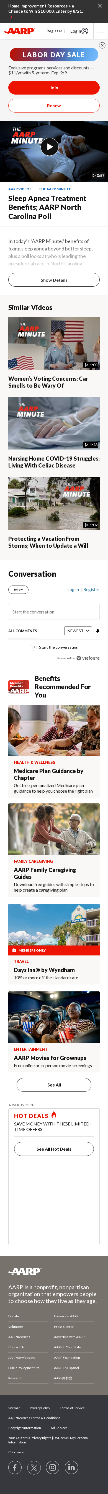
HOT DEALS (31, 1115)
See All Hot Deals (54, 1148)
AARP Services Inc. (22, 1357)
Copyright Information (24, 1428)
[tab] (22, 631)
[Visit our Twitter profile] (34, 1468)
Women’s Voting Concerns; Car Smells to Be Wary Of (48, 382)
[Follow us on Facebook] (15, 1468)
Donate (13, 1316)
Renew (54, 105)
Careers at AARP (66, 1316)
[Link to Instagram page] (53, 1468)
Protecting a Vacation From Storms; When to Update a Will (48, 542)
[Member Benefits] (21, 686)
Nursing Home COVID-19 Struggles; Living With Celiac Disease (54, 462)
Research (15, 1378)
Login (75, 30)
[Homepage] (19, 31)
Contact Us (16, 1347)
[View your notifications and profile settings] (97, 630)
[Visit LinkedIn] (72, 1468)
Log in (73, 589)
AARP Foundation (67, 1357)
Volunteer (15, 1327)
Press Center (64, 1327)
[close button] (102, 45)
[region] (54, 621)
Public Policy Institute (24, 1368)
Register (54, 30)
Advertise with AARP (69, 1337)
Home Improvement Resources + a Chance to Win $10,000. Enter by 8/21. (45, 8)
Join (54, 87)
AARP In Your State (67, 1347)
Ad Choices (59, 1428)
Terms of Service (72, 1408)
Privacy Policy (40, 1408)
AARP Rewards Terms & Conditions (34, 1418)
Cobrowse (16, 1452)
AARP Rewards (19, 1337)
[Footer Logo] (54, 1271)
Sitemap (14, 1408)
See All (54, 1084)
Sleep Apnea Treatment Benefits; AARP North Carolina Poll (47, 207)
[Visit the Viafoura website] (88, 658)
